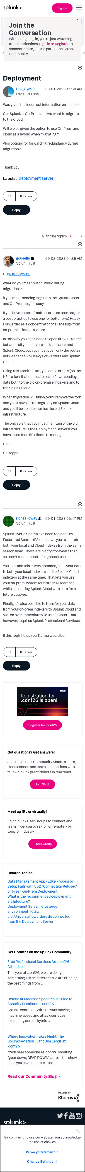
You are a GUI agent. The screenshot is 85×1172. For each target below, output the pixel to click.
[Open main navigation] (79, 7)
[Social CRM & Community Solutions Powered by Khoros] (68, 1096)
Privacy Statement (40, 1152)
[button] (79, 68)
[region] (42, 1148)
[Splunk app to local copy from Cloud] (80, 236)
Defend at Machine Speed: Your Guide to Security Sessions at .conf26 (39, 1001)
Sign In (62, 8)
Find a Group (43, 844)
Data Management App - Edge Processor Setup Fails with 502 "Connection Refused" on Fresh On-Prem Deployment (42, 886)
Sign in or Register (54, 44)
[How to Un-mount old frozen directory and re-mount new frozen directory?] (72, 236)
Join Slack (42, 784)
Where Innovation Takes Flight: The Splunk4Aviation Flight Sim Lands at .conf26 (36, 1041)
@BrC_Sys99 (18, 274)
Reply (16, 210)
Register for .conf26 (42, 725)
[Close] (78, 1131)
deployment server (36, 178)
